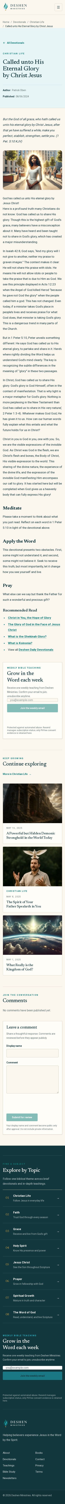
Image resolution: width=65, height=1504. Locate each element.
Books (39, 1452)
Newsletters (9, 1478)
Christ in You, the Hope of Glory (29, 617)
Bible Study (9, 1471)
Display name (14, 1045)
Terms (39, 1471)
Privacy (39, 1465)
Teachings (8, 1465)
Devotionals (19, 22)
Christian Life (37, 22)
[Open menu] (58, 7)
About (6, 1452)
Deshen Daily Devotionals (36, 649)
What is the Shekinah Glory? (27, 636)
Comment (12, 1062)
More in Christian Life (17, 774)
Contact (40, 1459)
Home (6, 22)
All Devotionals (15, 42)
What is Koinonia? (20, 643)
